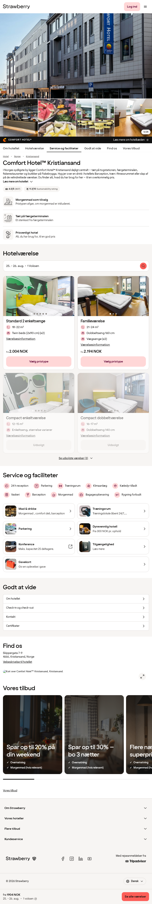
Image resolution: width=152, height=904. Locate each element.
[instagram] (72, 858)
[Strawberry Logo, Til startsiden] (16, 6)
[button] (38, 296)
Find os (112, 148)
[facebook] (63, 858)
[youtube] (89, 858)
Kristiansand (32, 156)
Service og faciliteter (64, 148)
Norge (17, 156)
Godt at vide (92, 148)
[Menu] (145, 6)
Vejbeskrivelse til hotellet (17, 662)
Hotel (6, 156)
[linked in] (80, 858)
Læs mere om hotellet (15, 181)
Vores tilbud (131, 148)
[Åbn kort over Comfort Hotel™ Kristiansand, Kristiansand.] (142, 676)
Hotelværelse (34, 148)
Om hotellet (11, 148)
